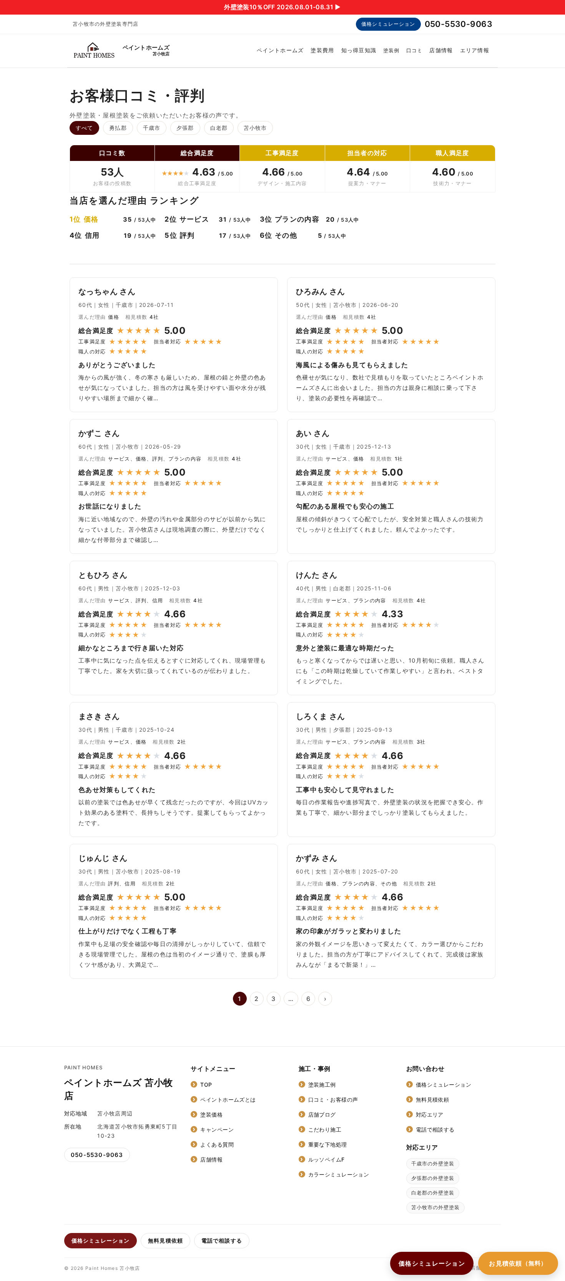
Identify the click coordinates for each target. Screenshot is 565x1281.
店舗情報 (441, 50)
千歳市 (151, 127)
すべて (84, 127)
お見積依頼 (518, 1263)
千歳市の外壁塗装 (432, 1163)
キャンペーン (217, 1129)
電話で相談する (435, 1129)
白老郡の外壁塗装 (432, 1193)
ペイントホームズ (280, 50)
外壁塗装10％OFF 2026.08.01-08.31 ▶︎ (282, 7)
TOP (206, 1084)
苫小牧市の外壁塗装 (435, 1207)
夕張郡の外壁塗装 (432, 1178)
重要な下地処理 (327, 1144)
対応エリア (430, 1114)
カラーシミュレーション (338, 1174)
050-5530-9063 (458, 24)
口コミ (414, 50)
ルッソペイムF (326, 1159)
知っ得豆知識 (359, 50)
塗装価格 (211, 1114)
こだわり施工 (325, 1129)
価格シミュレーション (388, 24)
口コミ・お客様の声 (333, 1099)
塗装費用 (322, 50)
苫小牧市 (255, 127)
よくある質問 (217, 1144)
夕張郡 (185, 127)
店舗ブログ (322, 1114)
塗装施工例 (322, 1084)
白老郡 (219, 127)
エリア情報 (474, 50)
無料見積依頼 (432, 1099)
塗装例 (391, 50)
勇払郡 (117, 127)
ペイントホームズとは (228, 1099)
